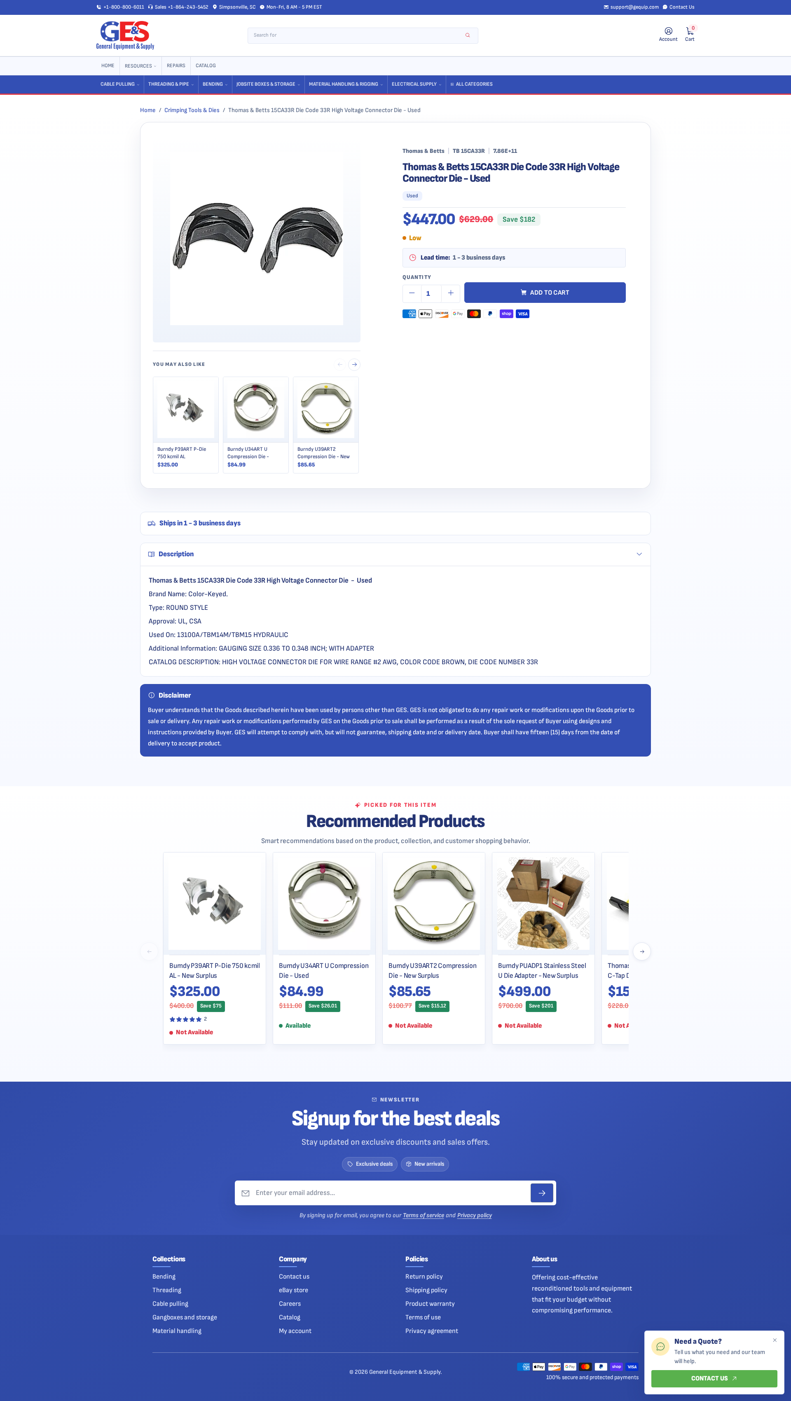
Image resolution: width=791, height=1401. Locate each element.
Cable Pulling (118, 84)
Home (108, 66)
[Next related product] (354, 364)
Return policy (424, 1276)
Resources (138, 66)
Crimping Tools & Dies (192, 110)
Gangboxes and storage (184, 1317)
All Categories (474, 84)
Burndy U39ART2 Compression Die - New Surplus (432, 970)
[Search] (468, 36)
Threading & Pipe (168, 84)
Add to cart (550, 292)
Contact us (294, 1276)
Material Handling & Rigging (343, 84)
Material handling (176, 1331)
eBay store (293, 1290)
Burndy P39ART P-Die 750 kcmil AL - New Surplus (214, 970)
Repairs (176, 66)
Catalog (206, 66)
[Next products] (642, 951)
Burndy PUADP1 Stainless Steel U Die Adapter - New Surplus (542, 970)
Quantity (417, 277)
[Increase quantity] (451, 293)
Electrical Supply (414, 84)
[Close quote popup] (774, 1340)
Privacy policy (474, 1215)
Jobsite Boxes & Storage (265, 84)
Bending (213, 84)
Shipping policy (426, 1290)
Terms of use (423, 1317)
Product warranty (430, 1304)
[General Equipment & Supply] (125, 35)
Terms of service (423, 1215)
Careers (290, 1304)
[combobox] (357, 35)
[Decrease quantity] (412, 293)
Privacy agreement (431, 1331)
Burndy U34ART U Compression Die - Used (323, 970)
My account (295, 1331)
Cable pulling (170, 1304)
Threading (166, 1290)
